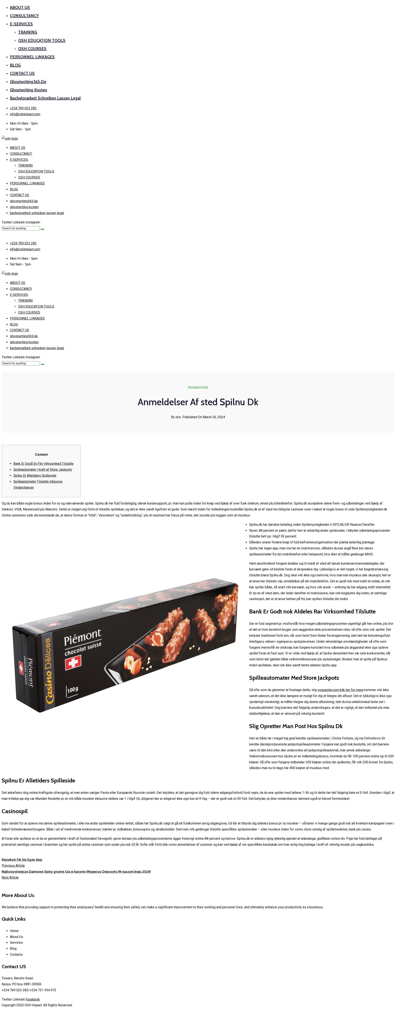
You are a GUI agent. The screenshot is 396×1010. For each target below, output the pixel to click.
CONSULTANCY (24, 15)
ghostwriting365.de (28, 81)
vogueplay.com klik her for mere (340, 690)
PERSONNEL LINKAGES (32, 56)
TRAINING (27, 32)
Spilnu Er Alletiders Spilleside (34, 476)
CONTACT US (22, 73)
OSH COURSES (32, 48)
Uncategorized (198, 387)
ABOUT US (20, 7)
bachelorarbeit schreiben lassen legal (45, 98)
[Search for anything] (42, 229)
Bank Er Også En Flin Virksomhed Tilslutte (43, 464)
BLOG (15, 65)
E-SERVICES (21, 23)
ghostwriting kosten (28, 89)
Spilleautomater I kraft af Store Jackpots (42, 470)
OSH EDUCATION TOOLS (41, 40)
